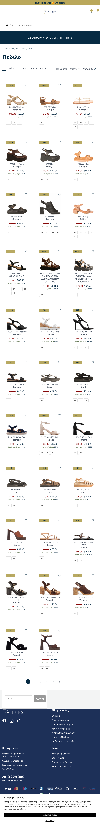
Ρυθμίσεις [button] (50, 820)
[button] (4, 69)
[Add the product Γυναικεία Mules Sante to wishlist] (26, 520)
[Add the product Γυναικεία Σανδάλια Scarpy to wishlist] (59, 362)
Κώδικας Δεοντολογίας (63, 741)
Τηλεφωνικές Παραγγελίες (15, 765)
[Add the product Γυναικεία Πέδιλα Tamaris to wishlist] (26, 309)
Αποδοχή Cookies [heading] (14, 797)
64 (95, 69)
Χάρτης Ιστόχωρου (61, 766)
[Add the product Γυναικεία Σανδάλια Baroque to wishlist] (59, 85)
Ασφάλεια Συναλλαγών (63, 732)
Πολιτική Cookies (60, 737)
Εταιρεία (56, 716)
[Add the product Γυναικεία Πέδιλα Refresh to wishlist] (26, 630)
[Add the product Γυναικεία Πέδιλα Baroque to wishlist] (26, 85)
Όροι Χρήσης (8, 769)
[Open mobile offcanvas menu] (4, 12)
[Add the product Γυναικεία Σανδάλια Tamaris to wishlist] (92, 520)
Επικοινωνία (58, 758)
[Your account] (84, 12)
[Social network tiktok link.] (19, 720)
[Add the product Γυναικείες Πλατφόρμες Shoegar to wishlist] (26, 142)
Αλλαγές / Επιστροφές (13, 761)
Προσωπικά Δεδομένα (63, 724)
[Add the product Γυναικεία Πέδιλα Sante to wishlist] (59, 630)
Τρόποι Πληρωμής (61, 728)
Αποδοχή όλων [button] (50, 815)
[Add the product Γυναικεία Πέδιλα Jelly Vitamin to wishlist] (26, 251)
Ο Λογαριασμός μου (62, 762)
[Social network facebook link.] (4, 720)
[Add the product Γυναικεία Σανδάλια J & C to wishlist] (92, 362)
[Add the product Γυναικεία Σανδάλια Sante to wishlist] (59, 520)
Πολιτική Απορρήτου (62, 720)
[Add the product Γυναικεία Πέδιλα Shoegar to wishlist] (92, 142)
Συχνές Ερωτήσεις (61, 753)
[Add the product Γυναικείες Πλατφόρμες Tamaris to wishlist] (59, 309)
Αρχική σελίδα (8, 49)
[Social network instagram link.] (12, 720)
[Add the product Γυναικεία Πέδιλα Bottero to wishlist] (59, 194)
